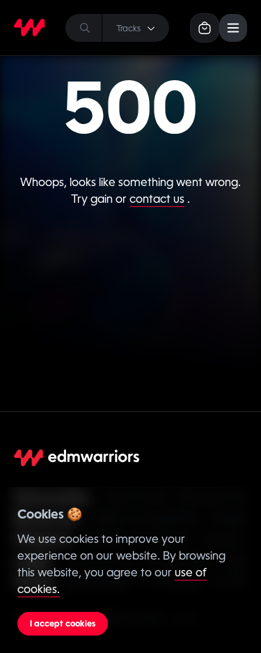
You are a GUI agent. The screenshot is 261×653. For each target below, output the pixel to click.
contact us (156, 199)
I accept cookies (62, 624)
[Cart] (204, 28)
